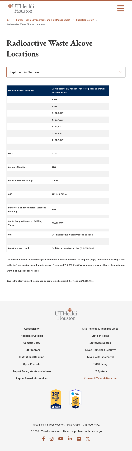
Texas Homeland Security (100, 350)
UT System (100, 371)
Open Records (31, 364)
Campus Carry (31, 342)
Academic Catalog (32, 335)
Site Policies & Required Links (100, 328)
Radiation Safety (85, 20)
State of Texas (100, 335)
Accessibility (31, 328)
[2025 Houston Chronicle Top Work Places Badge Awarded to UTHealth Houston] (60, 399)
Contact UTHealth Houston (100, 378)
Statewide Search (100, 342)
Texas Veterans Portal (100, 357)
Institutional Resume (31, 357)
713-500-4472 (91, 424)
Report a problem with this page (82, 431)
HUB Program (32, 350)
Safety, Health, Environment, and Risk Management (43, 20)
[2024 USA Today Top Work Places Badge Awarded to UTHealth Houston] (77, 399)
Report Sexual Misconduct (32, 378)
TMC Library (100, 364)
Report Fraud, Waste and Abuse (32, 371)
